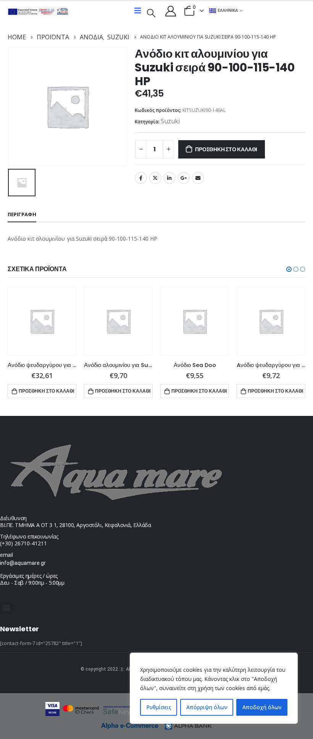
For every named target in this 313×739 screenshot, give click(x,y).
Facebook (141, 178)
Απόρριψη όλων (206, 707)
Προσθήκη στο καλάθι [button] (46, 391)
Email (198, 178)
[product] (42, 321)
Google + (183, 178)
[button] (289, 269)
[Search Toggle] (151, 12)
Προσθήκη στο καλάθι (226, 149)
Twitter (155, 178)
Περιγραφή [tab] (22, 214)
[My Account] (170, 10)
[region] (214, 688)
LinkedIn (169, 178)
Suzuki (170, 121)
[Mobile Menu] (137, 10)
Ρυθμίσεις (158, 707)
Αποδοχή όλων (262, 707)
